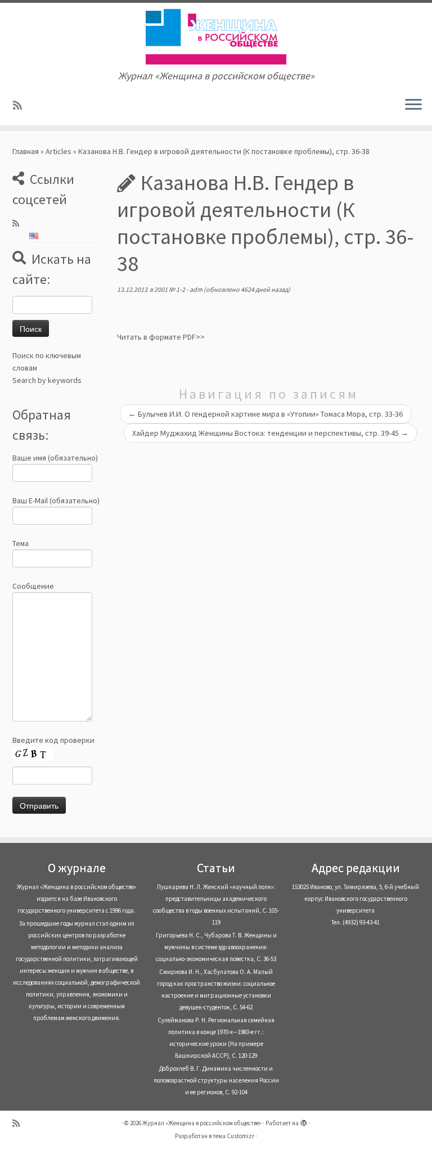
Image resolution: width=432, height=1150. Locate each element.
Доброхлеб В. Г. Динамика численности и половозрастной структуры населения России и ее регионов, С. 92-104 (216, 1080)
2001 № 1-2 (170, 289)
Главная (25, 151)
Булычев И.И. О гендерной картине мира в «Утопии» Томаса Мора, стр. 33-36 (265, 414)
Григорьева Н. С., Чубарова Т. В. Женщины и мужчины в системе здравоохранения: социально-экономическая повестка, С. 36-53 (216, 947)
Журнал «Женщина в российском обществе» (202, 1123)
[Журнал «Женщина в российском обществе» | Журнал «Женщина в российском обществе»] (216, 36)
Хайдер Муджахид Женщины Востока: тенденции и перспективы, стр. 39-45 (270, 433)
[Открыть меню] (413, 105)
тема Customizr (233, 1136)
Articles (58, 151)
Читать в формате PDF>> (161, 337)
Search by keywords (47, 380)
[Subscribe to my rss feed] (21, 105)
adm (196, 289)
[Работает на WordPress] (304, 1121)
